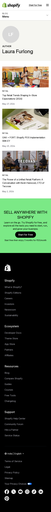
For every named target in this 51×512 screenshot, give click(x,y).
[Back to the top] (8, 267)
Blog (7, 372)
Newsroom (10, 309)
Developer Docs (13, 332)
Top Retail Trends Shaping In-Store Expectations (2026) (19, 97)
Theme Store (11, 338)
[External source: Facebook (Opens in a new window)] (7, 491)
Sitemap (9, 478)
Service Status (12, 435)
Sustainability (11, 315)
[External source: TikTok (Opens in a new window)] (34, 491)
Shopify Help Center (15, 418)
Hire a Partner (11, 429)
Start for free (35, 5)
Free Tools (10, 395)
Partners (9, 349)
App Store (10, 344)
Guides (8, 384)
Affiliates (9, 355)
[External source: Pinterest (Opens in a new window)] (7, 498)
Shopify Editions (13, 292)
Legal (7, 466)
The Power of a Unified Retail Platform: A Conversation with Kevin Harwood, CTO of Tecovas (23, 183)
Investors (9, 304)
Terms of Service (13, 461)
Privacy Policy (12, 472)
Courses (9, 389)
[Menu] (47, 5)
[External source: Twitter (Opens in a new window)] (13, 491)
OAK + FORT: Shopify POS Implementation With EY (23, 139)
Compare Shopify (14, 378)
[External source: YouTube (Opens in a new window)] (20, 491)
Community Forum (14, 424)
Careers (8, 298)
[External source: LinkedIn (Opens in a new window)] (41, 491)
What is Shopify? (13, 287)
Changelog (10, 401)
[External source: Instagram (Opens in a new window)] (27, 491)
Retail (5, 91)
